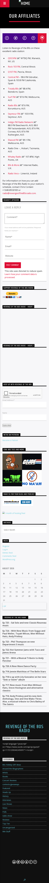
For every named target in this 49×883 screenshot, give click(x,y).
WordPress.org (8, 559)
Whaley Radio (14, 156)
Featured (6, 788)
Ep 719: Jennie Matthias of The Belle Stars (24, 671)
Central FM (13, 77)
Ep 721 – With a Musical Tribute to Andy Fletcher (23, 659)
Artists (5, 772)
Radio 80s (12, 105)
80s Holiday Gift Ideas (11, 764)
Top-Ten (6, 823)
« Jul (4, 606)
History (5, 796)
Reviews (5, 819)
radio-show (7, 816)
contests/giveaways (10, 784)
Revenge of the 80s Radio (15, 617)
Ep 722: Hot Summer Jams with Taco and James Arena (23, 651)
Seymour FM (14, 113)
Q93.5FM (12, 58)
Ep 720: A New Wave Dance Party (19, 666)
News (4, 808)
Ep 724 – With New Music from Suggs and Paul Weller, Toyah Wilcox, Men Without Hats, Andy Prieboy (23, 634)
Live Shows (7, 804)
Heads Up (6, 792)
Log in (5, 549)
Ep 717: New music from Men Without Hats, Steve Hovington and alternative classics (22, 688)
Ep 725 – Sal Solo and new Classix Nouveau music (24, 624)
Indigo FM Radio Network (20, 122)
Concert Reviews (9, 780)
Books (5, 776)
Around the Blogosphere (12, 768)
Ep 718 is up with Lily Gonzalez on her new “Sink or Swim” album (24, 678)
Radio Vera (13, 173)
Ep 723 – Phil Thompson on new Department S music (18, 643)
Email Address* (8, 400)
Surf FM (12, 97)
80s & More (13, 165)
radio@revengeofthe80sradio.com (19, 193)
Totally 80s (13, 88)
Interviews (6, 800)
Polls (4, 812)
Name (4, 413)
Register (5, 546)
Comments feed (9, 556)
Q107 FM (12, 71)
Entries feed (7, 552)
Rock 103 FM (14, 66)
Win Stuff (6, 831)
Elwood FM (13, 140)
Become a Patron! (10, 440)
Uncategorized (8, 827)
